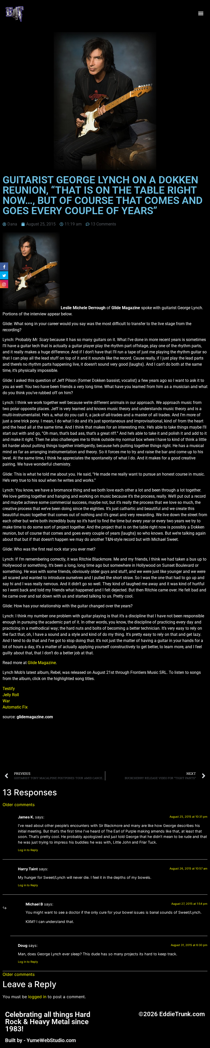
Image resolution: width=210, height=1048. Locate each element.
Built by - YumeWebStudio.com (40, 1040)
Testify (9, 688)
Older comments (19, 804)
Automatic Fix (15, 707)
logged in (37, 996)
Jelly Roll (11, 694)
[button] (200, 13)
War (6, 700)
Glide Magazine (42, 662)
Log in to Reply (28, 850)
